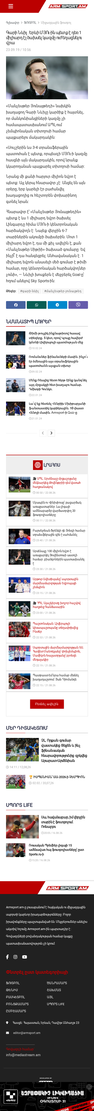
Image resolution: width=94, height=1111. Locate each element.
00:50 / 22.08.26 (45, 492)
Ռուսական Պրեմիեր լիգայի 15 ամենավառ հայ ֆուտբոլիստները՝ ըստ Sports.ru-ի (56, 850)
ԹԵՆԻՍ (12, 990)
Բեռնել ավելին (47, 704)
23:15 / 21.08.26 (45, 593)
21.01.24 (36, 418)
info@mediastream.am (23, 1055)
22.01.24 (36, 395)
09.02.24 (36, 371)
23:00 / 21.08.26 (45, 612)
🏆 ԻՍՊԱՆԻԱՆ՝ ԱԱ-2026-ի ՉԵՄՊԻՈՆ (57, 777)
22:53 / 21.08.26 (45, 637)
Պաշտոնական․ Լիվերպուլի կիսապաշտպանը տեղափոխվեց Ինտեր (55, 628)
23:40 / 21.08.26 (45, 540)
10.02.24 (36, 348)
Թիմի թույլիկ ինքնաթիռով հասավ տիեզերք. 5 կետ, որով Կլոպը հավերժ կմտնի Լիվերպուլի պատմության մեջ (56, 338)
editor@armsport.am (26, 1033)
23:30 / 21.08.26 (45, 569)
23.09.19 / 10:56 (18, 50)
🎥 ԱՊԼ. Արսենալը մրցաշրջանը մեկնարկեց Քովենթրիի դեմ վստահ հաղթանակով (57, 483)
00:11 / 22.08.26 (45, 520)
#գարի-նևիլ (29, 291)
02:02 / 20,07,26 (43, 783)
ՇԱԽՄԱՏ (54, 990)
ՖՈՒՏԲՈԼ (30, 22)
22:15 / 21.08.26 (45, 685)
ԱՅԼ (50, 997)
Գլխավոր (12, 22)
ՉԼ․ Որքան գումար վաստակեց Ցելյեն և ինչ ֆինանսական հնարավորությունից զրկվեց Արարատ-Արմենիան (64, 750)
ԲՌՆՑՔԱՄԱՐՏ (17, 1004)
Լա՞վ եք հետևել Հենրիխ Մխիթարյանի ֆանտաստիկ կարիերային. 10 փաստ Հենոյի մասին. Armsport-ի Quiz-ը (57, 408)
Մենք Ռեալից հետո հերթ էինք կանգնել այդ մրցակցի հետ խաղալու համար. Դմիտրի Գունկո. (58, 384)
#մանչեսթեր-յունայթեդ (62, 291)
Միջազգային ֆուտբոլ (56, 22)
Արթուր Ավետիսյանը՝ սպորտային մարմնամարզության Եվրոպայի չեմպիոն (55, 583)
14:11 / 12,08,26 (20, 767)
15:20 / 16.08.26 (40, 860)
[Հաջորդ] (51, 433)
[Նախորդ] (43, 433)
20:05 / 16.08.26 (53, 833)
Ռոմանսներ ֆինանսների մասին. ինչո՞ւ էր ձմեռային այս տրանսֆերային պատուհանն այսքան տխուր (58, 361)
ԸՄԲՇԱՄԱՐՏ (16, 1011)
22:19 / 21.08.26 (45, 665)
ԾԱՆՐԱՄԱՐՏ (57, 983)
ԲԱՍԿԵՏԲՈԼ (15, 997)
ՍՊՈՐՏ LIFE (55, 1004)
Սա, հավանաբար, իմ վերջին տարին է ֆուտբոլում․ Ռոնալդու (63, 822)
